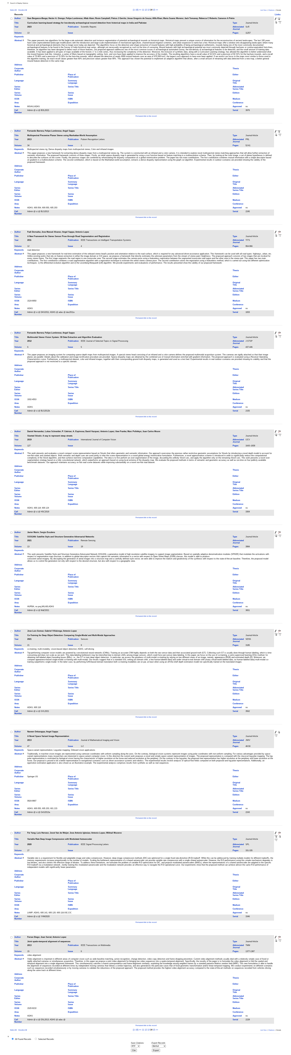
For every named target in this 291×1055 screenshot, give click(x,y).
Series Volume (18, 94)
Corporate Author (19, 69)
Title (16, 23)
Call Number (18, 111)
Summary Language (72, 81)
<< (140, 10)
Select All (13, 10)
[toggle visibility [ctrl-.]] (9, 1037)
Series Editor (17, 88)
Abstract (18, 40)
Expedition (73, 102)
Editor (235, 74)
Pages (235, 33)
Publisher (18, 74)
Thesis (236, 68)
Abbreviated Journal (238, 28)
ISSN (16, 99)
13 (148, 10)
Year (16, 27)
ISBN (70, 99)
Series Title (73, 87)
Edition (236, 93)
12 (146, 10)
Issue (70, 33)
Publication (73, 27)
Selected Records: (46, 1039)
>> (157, 10)
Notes (17, 106)
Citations (271, 10)
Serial (235, 110)
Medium (236, 99)
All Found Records (23, 1039)
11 (143, 10)
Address (18, 65)
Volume (18, 33)
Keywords (19, 37)
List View (263, 10)
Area (16, 102)
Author (17, 18)
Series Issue (71, 94)
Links (278, 14)
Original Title (236, 81)
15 (154, 10)
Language (19, 80)
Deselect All (22, 10)
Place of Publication (73, 75)
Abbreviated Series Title (238, 88)
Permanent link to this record (146, 116)
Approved (237, 106)
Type (235, 23)
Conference (238, 102)
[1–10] (136, 10)
